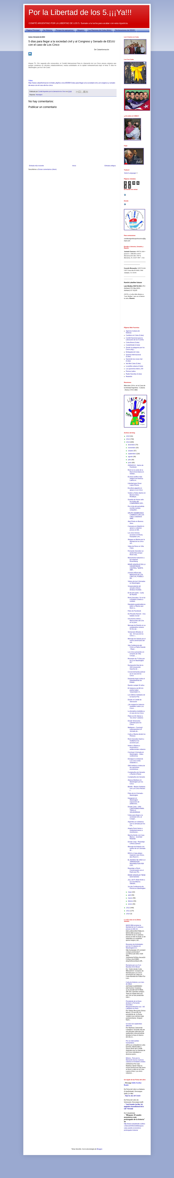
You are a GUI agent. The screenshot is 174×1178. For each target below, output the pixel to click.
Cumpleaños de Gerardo (136, 777)
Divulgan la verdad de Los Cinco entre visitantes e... (135, 760)
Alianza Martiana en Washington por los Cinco (135, 782)
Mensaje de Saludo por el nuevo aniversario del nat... (137, 640)
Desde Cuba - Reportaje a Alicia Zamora (136, 842)
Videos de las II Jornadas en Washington (136, 582)
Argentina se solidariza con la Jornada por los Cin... (136, 823)
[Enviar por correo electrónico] (77, 91)
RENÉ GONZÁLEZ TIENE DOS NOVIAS (136, 876)
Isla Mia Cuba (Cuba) (133, 363)
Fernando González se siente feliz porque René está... (136, 553)
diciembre (131, 445)
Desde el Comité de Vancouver (135, 700)
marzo (130, 898)
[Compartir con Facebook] (84, 91)
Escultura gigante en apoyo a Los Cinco (135, 489)
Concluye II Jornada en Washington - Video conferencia (136, 754)
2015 (128, 436)
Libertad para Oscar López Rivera (135, 484)
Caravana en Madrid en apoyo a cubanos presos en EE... (136, 528)
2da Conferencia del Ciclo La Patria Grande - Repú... (136, 647)
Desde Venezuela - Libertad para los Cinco (134, 722)
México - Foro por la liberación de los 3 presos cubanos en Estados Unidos (135, 1060)
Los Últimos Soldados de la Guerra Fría (136, 696)
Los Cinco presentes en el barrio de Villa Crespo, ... (136, 654)
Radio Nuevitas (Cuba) (134, 374)
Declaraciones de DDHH (125, 30)
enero (130, 904)
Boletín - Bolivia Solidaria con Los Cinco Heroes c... (136, 788)
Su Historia (47, 30)
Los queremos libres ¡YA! (134, 369)
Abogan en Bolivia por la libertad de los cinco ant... (136, 541)
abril (129, 895)
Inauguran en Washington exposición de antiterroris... (133, 801)
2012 (128, 908)
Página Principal (32, 30)
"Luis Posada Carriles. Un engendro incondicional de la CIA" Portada (134, 1107)
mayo (130, 892)
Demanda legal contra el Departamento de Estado (136, 680)
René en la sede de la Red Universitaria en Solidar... (136, 472)
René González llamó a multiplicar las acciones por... (136, 741)
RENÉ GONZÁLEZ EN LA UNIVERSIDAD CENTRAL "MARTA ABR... (136, 567)
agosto (130, 457)
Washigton (39, 94)
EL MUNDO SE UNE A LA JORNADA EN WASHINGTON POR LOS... (136, 862)
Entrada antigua (110, 166)
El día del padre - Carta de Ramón (136, 594)
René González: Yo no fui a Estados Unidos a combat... (136, 599)
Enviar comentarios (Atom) (47, 169)
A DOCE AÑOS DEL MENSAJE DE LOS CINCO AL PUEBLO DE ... (135, 575)
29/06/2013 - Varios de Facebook (135, 466)
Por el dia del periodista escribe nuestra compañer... (136, 508)
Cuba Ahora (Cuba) (132, 342)
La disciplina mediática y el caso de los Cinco (136, 712)
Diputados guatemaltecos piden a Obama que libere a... (136, 606)
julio (129, 460)
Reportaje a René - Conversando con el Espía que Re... (136, 870)
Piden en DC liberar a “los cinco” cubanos (135, 717)
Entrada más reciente (36, 166)
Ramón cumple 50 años (136, 685)
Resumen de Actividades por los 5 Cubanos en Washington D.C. (134, 946)
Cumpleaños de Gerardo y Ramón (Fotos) (136, 773)
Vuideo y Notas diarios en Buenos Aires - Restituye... (137, 495)
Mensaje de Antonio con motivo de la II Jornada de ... (136, 848)
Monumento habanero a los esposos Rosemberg (136, 559)
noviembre (132, 448)
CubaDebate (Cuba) (133, 345)
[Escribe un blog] (79, 91)
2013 (128, 442)
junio (130, 462)
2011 (128, 911)
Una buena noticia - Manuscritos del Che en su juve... (136, 620)
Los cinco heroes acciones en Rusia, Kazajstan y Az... (135, 534)
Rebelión (129, 376)
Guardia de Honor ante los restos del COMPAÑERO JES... (136, 501)
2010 (128, 914)
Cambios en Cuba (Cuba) (135, 335)
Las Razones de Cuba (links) (99, 30)
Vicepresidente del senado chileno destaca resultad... (135, 588)
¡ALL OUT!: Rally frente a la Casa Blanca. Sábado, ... (136, 881)
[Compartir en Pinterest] (87, 91)
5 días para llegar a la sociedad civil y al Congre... (135, 817)
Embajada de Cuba (132, 352)
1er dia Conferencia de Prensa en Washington (136, 887)
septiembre (132, 454)
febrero (130, 901)
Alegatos (80, 30)
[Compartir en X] (82, 91)
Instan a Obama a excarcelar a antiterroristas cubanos (136, 747)
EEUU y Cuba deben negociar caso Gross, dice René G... (136, 855)
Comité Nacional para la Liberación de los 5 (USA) (135, 339)
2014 (128, 439)
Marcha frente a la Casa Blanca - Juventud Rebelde (136, 837)
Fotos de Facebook (134, 611)
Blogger (99, 1149)
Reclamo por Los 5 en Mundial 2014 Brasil (133, 966)
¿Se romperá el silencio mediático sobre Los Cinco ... (136, 706)
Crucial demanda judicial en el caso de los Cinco (136, 673)
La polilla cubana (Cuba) (134, 366)
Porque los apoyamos (64, 30)
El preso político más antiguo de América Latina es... (135, 478)
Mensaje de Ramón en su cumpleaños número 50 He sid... (137, 627)
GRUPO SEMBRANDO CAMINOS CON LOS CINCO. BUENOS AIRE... (136, 515)
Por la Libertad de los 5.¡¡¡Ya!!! (80, 12)
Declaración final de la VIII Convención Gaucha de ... (135, 667)
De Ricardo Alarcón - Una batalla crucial (136, 615)
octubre (131, 451)
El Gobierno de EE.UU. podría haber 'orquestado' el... (136, 690)
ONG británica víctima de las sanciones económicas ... (136, 767)
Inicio (74, 166)
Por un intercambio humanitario (132, 1042)
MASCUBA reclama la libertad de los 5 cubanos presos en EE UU (134, 927)
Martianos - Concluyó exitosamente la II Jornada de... (135, 729)
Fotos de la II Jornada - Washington (136, 794)
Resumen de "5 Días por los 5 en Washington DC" (136, 660)
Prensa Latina (131, 371)
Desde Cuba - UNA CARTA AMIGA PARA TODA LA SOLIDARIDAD (136, 809)
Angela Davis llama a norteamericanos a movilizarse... (135, 830)
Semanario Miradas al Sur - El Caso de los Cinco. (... (135, 634)
